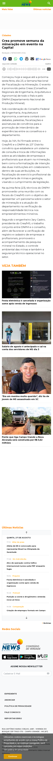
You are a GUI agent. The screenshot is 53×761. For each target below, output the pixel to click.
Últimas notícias (42, 9)
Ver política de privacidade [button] (16, 750)
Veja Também (14, 266)
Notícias (46, 623)
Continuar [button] (12, 756)
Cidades (6, 35)
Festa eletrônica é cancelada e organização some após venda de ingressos (23, 583)
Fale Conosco (12, 712)
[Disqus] (26, 485)
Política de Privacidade (18, 706)
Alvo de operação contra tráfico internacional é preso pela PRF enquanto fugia (26, 566)
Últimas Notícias (12, 527)
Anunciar (10, 700)
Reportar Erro (13, 718)
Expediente (11, 694)
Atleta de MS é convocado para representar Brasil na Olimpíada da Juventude (23, 549)
